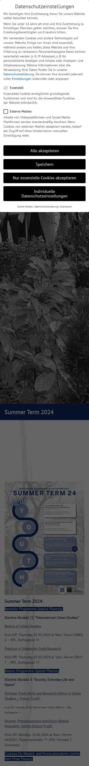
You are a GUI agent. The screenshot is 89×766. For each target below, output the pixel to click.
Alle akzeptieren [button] (44, 150)
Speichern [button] (44, 164)
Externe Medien (21, 111)
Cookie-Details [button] (25, 206)
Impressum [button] (66, 206)
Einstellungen (21, 79)
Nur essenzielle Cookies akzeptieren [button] (44, 177)
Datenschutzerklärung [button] (46, 206)
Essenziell (17, 88)
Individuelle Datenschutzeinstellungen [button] (44, 194)
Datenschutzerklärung (18, 74)
